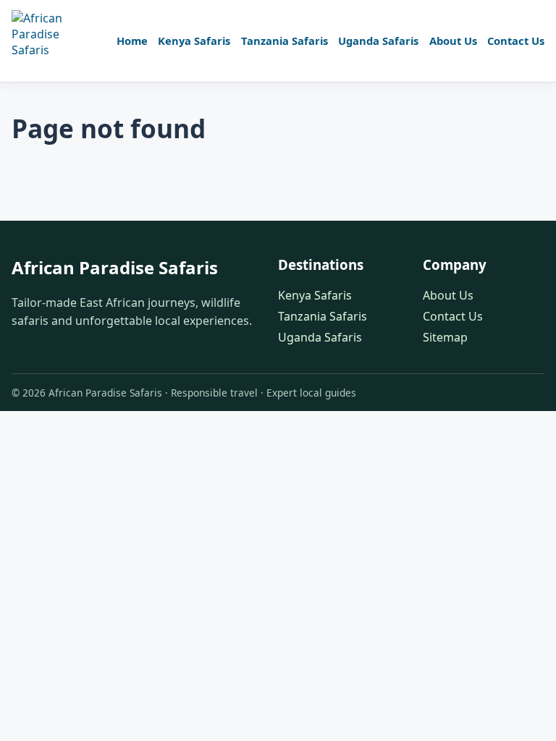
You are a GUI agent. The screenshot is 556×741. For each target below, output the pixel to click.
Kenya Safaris (194, 40)
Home (132, 40)
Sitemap (445, 337)
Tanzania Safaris (284, 40)
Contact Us (515, 40)
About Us (453, 40)
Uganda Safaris (378, 40)
